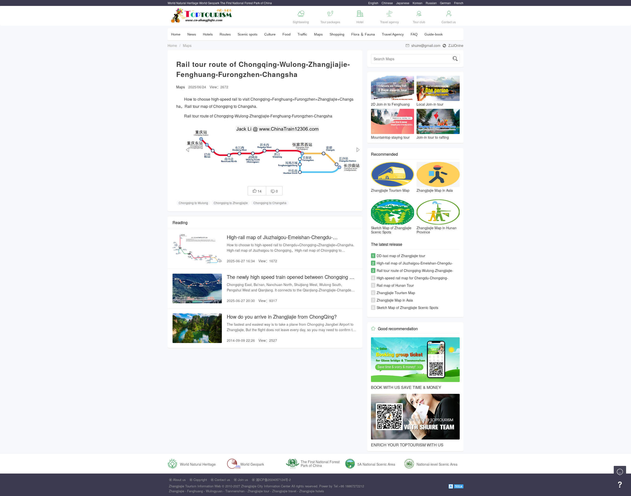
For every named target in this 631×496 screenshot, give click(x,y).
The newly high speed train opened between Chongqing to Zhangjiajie (290, 280)
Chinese (387, 3)
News (191, 34)
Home (175, 34)
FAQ (414, 34)
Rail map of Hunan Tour (395, 285)
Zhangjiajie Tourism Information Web (195, 486)
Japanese (402, 3)
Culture (270, 34)
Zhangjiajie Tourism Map (396, 292)
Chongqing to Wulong (193, 203)
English (373, 3)
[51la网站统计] (451, 486)
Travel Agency (393, 34)
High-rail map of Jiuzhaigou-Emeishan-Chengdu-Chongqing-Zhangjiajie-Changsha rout (280, 240)
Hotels (208, 34)
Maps (318, 34)
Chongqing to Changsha (269, 203)
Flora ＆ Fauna (363, 34)
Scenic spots (247, 34)
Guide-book (433, 34)
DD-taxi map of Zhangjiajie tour (401, 255)
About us (179, 479)
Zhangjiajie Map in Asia (395, 300)
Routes (225, 34)
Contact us (222, 479)
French (458, 3)
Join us (243, 479)
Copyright (200, 479)
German (445, 3)
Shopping (337, 34)
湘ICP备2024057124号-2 (273, 479)
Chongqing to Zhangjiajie (231, 203)
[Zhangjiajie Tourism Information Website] (202, 15)
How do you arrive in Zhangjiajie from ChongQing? (282, 316)
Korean (417, 3)
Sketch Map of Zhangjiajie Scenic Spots (407, 307)
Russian (431, 3)
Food (286, 34)
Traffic (302, 34)
